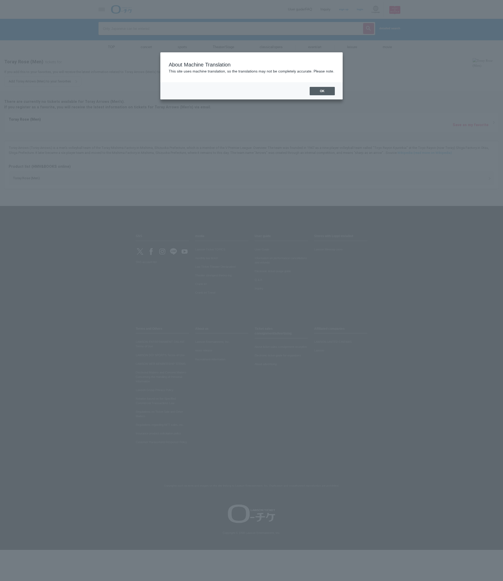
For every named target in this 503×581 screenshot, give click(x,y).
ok (322, 91)
